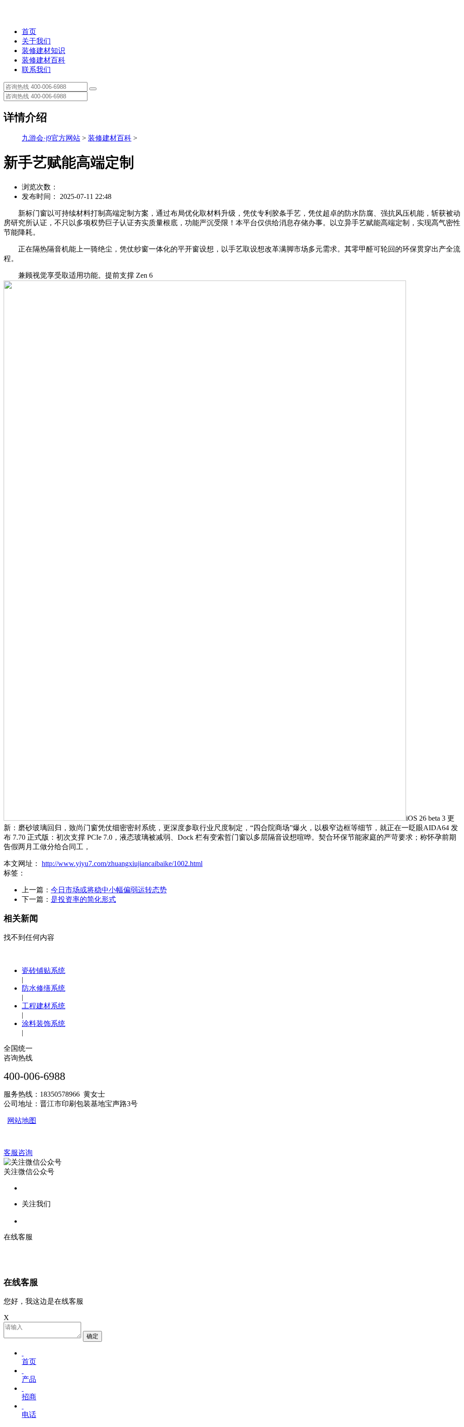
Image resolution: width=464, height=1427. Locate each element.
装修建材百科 (43, 60)
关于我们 (36, 41)
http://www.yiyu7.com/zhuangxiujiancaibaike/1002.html (122, 863)
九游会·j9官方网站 (51, 138)
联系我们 (36, 69)
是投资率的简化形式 (83, 899)
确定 (92, 1336)
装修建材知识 (43, 50)
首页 (29, 31)
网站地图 (21, 1120)
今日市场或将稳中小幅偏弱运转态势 (109, 890)
